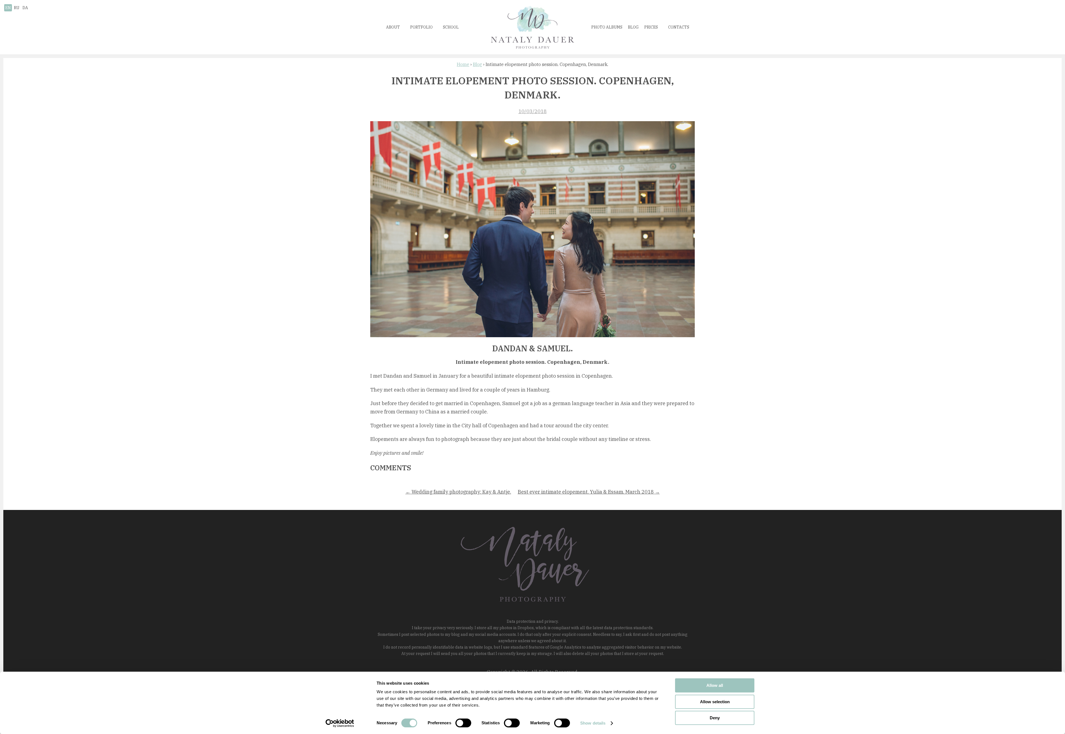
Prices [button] (651, 27)
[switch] (463, 722)
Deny (715, 717)
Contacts (678, 27)
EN (8, 7)
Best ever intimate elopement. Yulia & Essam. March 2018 (589, 492)
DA (25, 7)
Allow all (714, 685)
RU (16, 7)
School (451, 27)
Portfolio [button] (421, 27)
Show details (592, 723)
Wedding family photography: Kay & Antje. (458, 492)
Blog (633, 27)
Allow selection (715, 701)
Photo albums (606, 27)
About (393, 27)
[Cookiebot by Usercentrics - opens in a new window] (340, 723)
